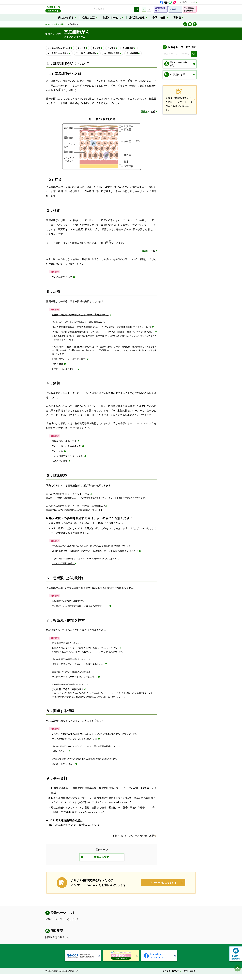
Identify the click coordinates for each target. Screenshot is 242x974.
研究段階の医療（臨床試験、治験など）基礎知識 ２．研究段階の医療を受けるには (95, 551)
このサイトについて (186, 2)
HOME (48, 24)
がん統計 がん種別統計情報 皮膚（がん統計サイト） (80, 606)
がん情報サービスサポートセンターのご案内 (75, 677)
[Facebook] (161, 2)
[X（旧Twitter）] (166, 2)
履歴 (151, 835)
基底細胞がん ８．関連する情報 (69, 359)
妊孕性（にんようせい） (64, 369)
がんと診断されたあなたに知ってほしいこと (75, 738)
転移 (153, 111)
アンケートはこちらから (163, 882)
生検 (153, 251)
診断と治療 (58, 364)
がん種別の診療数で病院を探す (68, 689)
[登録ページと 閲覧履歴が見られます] (190, 24)
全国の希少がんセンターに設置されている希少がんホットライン (85, 648)
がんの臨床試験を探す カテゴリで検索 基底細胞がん (76, 506)
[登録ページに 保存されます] (195, 24)
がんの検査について (62, 277)
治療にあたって (60, 751)
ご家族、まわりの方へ (63, 764)
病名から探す (59, 24)
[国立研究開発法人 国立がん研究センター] (83, 955)
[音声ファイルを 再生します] (185, 24)
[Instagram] (174, 2)
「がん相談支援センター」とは (68, 456)
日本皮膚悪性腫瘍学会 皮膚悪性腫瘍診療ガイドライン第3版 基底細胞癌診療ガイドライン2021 (102, 327)
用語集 (144, 111)
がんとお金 (58, 451)
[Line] (170, 2)
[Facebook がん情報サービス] (159, 955)
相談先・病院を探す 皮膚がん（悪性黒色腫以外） (78, 664)
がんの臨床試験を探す (63, 563)
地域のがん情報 (60, 461)
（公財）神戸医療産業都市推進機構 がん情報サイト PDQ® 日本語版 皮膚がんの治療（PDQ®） (103, 332)
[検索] (136, 9)
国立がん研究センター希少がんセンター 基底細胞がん (80, 314)
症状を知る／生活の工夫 (64, 441)
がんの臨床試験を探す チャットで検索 (67, 493)
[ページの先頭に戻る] (237, 968)
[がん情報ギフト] (121, 955)
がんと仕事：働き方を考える (67, 446)
